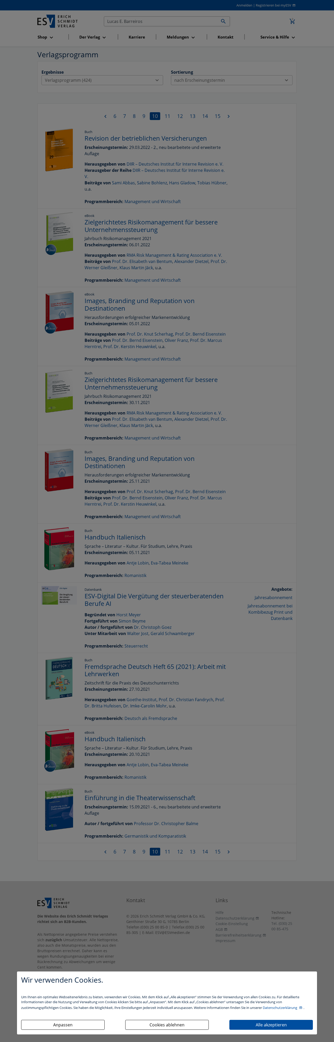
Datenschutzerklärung (280, 1007)
